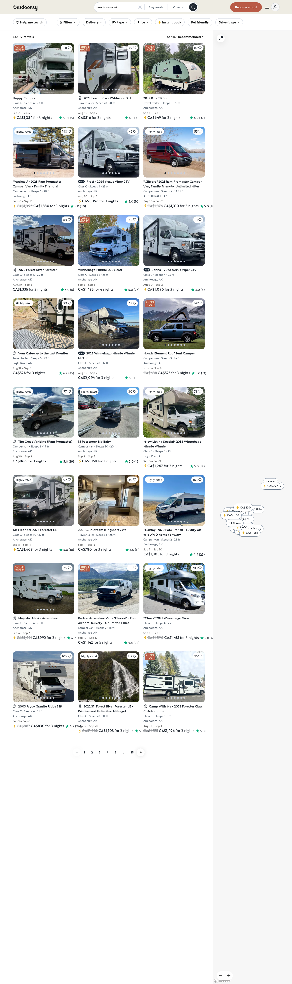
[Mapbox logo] (222, 980)
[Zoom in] (228, 975)
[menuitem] (68, 22)
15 (132, 752)
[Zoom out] (220, 975)
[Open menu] (272, 7)
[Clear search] (140, 7)
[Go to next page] (141, 752)
